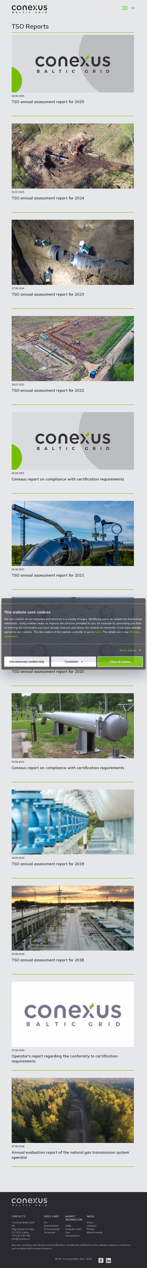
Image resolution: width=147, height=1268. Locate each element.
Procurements (52, 1229)
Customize (71, 661)
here (98, 631)
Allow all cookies (120, 661)
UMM (68, 1225)
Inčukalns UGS (73, 1229)
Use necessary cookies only (27, 661)
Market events (95, 1232)
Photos (91, 1229)
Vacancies (49, 1232)
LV (132, 8)
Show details (128, 650)
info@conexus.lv (21, 1238)
